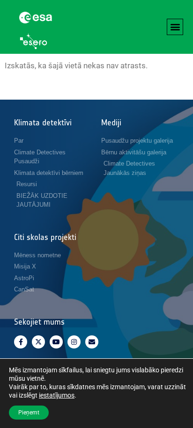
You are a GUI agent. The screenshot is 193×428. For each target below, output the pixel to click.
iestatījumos (56, 395)
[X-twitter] (38, 341)
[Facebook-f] (20, 341)
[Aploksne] (91, 341)
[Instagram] (74, 341)
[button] (175, 27)
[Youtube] (56, 341)
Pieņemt (28, 412)
